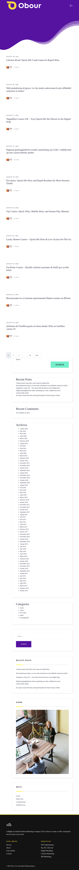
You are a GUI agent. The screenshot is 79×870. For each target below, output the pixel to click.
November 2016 (25, 536)
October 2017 (24, 509)
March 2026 (23, 438)
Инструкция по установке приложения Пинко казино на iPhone (38, 298)
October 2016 (24, 539)
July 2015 (23, 576)
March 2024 (23, 456)
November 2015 (25, 566)
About (8, 848)
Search (18, 359)
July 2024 (23, 446)
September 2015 (25, 571)
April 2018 (23, 495)
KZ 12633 (23, 613)
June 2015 (23, 578)
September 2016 (25, 541)
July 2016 (23, 546)
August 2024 (24, 443)
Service (8, 845)
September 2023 (25, 470)
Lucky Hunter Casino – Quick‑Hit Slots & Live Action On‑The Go (38, 239)
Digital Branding (47, 851)
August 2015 (24, 573)
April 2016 (23, 554)
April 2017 (23, 524)
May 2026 (23, 433)
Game (22, 610)
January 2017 (24, 532)
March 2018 (23, 497)
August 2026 (24, 428)
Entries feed (19, 799)
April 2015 (23, 583)
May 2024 (23, 451)
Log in (18, 796)
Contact (9, 854)
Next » (37, 355)
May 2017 (23, 522)
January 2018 (24, 502)
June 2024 (23, 448)
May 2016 (23, 551)
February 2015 (24, 588)
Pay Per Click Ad (47, 848)
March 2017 (23, 527)
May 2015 (23, 581)
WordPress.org (20, 805)
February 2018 (24, 500)
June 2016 (23, 549)
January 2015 (24, 590)
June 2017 (23, 519)
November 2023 (25, 465)
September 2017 (25, 512)
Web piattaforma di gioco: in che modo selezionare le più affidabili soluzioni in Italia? (42, 385)
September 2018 (25, 482)
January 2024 (24, 460)
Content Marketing (47, 854)
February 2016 (24, 559)
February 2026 (24, 441)
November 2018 (25, 478)
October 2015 (24, 568)
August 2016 (24, 544)
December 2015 (25, 563)
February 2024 (24, 458)
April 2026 (23, 436)
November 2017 (25, 507)
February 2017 (24, 529)
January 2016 (24, 561)
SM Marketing (46, 857)
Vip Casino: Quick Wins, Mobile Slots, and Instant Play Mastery (37, 211)
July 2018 (23, 487)
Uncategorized (24, 618)
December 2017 (25, 505)
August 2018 (24, 485)
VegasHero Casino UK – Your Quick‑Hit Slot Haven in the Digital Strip (38, 388)
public (22, 615)
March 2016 (23, 556)
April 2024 (23, 453)
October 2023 (24, 468)
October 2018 (24, 480)
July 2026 (23, 431)
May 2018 (23, 492)
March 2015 (23, 586)
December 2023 (25, 463)
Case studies (10, 851)
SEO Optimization (47, 845)
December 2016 (25, 534)
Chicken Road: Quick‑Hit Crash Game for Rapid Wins (32, 60)
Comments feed (21, 802)
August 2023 (24, 473)
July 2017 (23, 517)
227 (30, 355)
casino (22, 608)
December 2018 (25, 475)
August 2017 (24, 514)
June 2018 (23, 490)
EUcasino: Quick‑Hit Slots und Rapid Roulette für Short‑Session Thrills (38, 395)
